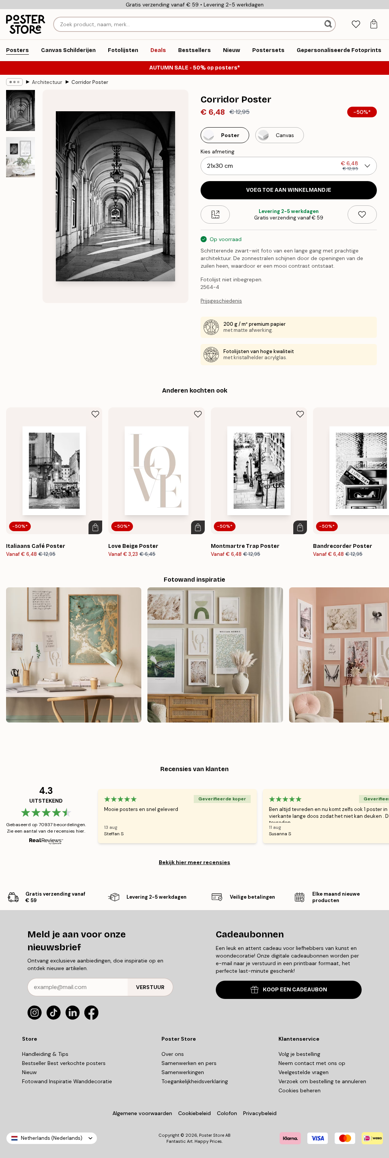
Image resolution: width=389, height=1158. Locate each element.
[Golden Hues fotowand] (73, 655)
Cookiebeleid (194, 1113)
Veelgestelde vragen (303, 1072)
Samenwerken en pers (189, 1063)
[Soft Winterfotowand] (215, 655)
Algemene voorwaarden (142, 1113)
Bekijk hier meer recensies (194, 862)
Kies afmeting (217, 151)
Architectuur (47, 82)
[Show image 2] (20, 157)
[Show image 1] (20, 110)
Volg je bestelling (299, 1054)
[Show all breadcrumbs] (14, 82)
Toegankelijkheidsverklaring (194, 1081)
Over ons (172, 1054)
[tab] (356, 24)
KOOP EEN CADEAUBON (295, 989)
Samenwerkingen (182, 1072)
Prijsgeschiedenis (221, 301)
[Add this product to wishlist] (362, 214)
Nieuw (29, 1072)
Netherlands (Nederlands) (51, 1138)
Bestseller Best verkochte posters (64, 1063)
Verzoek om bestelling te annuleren (322, 1081)
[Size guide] (215, 214)
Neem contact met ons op (311, 1063)
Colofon (227, 1113)
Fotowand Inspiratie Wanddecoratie (67, 1081)
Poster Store (211, 1135)
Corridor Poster (89, 82)
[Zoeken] (329, 24)
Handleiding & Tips (45, 1054)
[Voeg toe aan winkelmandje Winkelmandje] (95, 527)
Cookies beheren (299, 1090)
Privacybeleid (260, 1113)
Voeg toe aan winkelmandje (288, 190)
